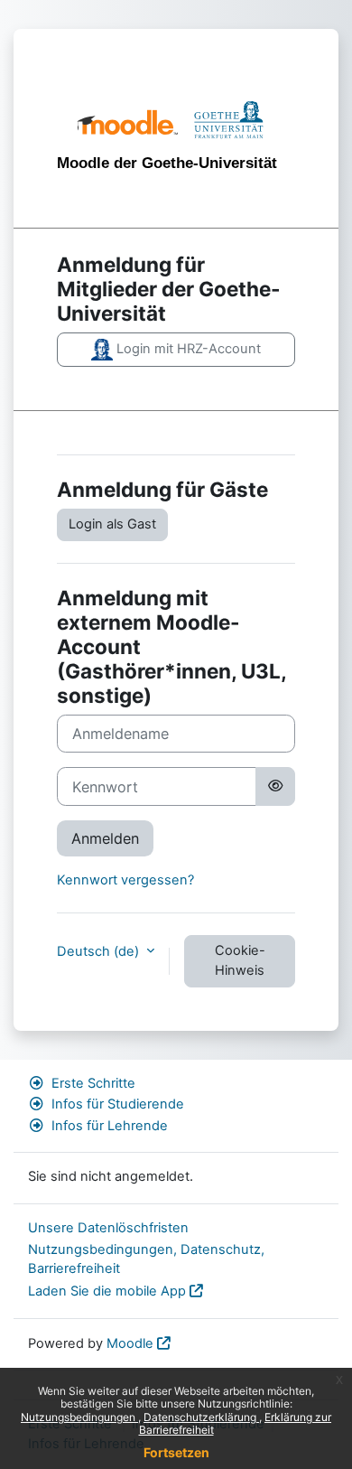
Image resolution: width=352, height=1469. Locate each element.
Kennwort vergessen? (125, 880)
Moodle (130, 1343)
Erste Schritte (93, 1083)
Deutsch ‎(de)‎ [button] (100, 951)
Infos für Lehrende (109, 1126)
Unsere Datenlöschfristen (108, 1228)
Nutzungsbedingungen (79, 1417)
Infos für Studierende (117, 1104)
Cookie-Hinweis (240, 960)
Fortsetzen (176, 1452)
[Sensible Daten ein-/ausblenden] (275, 786)
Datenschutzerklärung (201, 1417)
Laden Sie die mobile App (107, 1291)
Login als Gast (112, 524)
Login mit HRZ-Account (187, 349)
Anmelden (105, 838)
